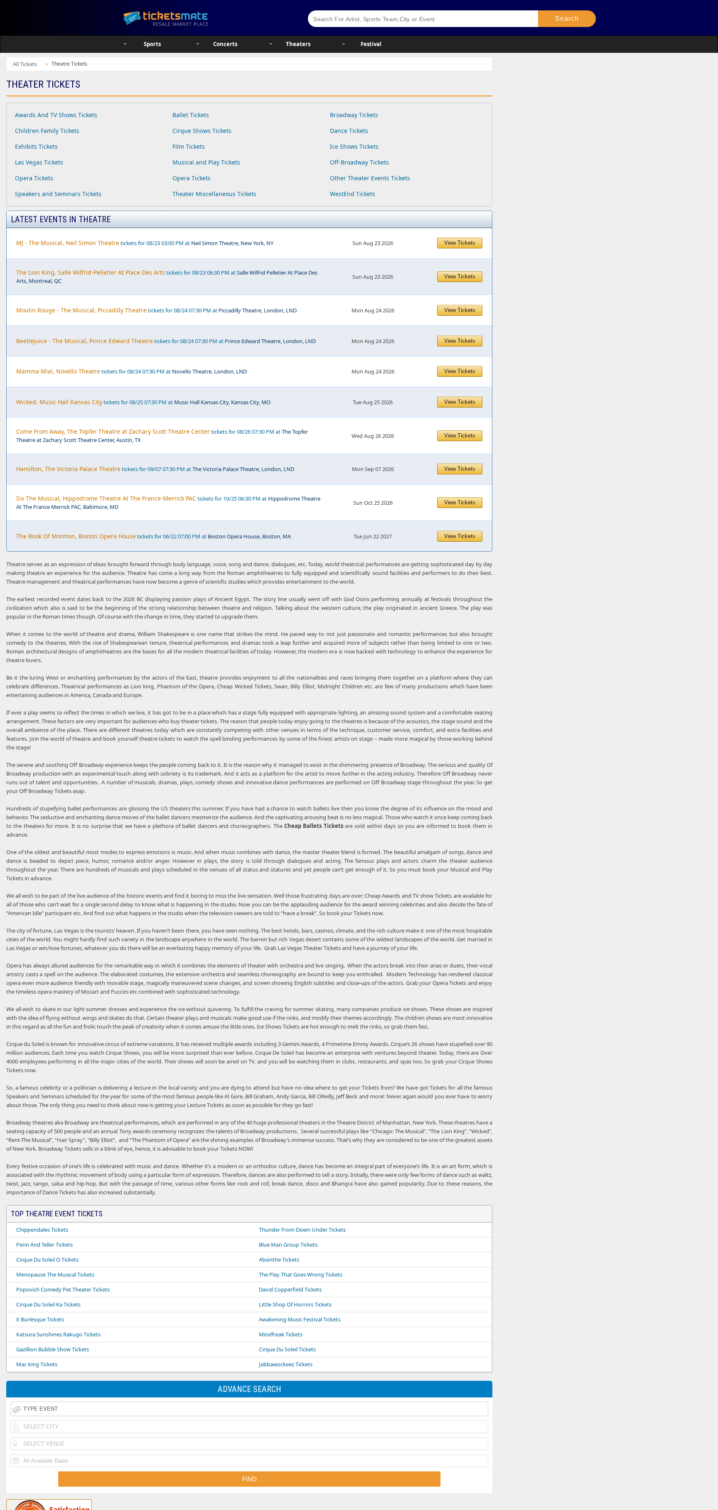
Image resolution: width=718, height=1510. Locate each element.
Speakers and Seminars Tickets (58, 194)
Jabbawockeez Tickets (285, 1364)
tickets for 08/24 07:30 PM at (156, 310)
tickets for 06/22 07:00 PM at (153, 536)
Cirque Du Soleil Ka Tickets (48, 1304)
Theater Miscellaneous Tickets (214, 194)
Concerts (225, 44)
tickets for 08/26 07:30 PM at (162, 435)
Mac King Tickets (36, 1364)
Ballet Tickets (190, 115)
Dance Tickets (349, 131)
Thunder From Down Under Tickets (302, 1229)
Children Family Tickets (47, 131)
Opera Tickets (34, 178)
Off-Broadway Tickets (359, 162)
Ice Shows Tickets (354, 146)
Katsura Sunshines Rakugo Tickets (58, 1334)
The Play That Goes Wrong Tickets (300, 1274)
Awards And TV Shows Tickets (56, 115)
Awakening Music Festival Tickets (299, 1319)
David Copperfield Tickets (290, 1289)
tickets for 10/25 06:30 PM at (168, 502)
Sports (152, 44)
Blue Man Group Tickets (288, 1244)
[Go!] (567, 18)
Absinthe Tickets (279, 1259)
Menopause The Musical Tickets (55, 1274)
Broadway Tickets (354, 115)
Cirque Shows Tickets (201, 131)
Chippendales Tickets (42, 1229)
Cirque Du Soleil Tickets (287, 1349)
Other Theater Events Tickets (370, 178)
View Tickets (459, 243)
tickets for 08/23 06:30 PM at (166, 276)
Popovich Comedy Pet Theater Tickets (63, 1289)
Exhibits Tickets (36, 146)
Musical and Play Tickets (206, 162)
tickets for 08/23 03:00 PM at (144, 243)
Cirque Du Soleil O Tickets (47, 1259)
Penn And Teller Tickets (44, 1244)
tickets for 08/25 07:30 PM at (143, 402)
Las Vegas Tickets (39, 162)
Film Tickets (188, 146)
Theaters (298, 44)
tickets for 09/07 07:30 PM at (155, 469)
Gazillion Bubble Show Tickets (52, 1349)
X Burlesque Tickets (40, 1319)
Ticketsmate (205, 17)
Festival (371, 44)
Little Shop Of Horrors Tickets (295, 1304)
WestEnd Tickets (352, 194)
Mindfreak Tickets (280, 1334)
